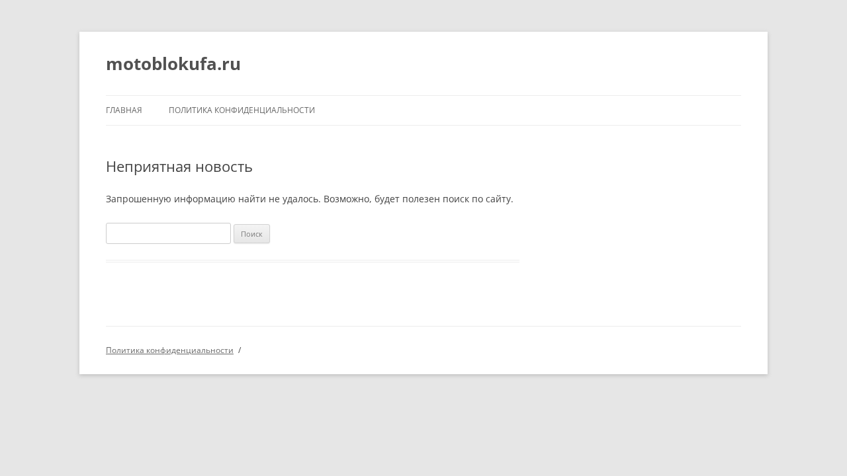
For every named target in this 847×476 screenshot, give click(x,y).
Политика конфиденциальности (242, 110)
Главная (124, 110)
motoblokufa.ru (173, 63)
